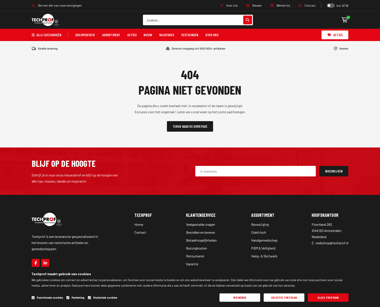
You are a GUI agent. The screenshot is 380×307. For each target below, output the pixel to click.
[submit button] (247, 20)
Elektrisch (258, 232)
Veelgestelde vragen (200, 224)
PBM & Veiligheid (263, 248)
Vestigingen (190, 35)
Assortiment (111, 35)
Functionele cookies (50, 297)
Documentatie (85, 35)
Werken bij (283, 5)
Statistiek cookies (105, 297)
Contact (310, 5)
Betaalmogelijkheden (201, 240)
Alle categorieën (49, 35)
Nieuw (148, 35)
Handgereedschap (264, 240)
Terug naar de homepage (190, 126)
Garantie (192, 264)
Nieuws (257, 5)
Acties (132, 35)
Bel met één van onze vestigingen (59, 5)
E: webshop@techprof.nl (330, 243)
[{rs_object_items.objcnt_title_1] (36, 263)
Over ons (231, 5)
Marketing (77, 297)
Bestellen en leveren (200, 232)
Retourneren (195, 256)
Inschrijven (334, 171)
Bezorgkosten (196, 248)
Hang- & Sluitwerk (264, 256)
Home (138, 224)
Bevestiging (260, 224)
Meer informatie (306, 285)
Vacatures (166, 35)
